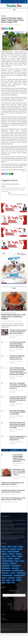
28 (14, 608)
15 (17, 603)
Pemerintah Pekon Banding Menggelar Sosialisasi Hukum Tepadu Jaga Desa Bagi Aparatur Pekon (19, 458)
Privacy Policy (4, 619)
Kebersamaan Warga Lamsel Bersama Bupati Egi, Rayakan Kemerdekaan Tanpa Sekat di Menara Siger (17, 425)
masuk (8, 184)
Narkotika (20, 556)
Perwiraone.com (5, 629)
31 (23, 608)
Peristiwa (19, 577)
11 (4, 603)
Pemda (22, 561)
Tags (22, 450)
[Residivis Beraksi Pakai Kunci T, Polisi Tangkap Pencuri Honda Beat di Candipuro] (14, 301)
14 (14, 603)
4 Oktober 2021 (10, 24)
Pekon (17, 561)
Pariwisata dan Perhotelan (7, 561)
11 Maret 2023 (8, 486)
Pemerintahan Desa (6, 570)
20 (10, 606)
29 (17, 608)
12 (7, 603)
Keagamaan (4, 553)
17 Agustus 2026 (20, 376)
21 (14, 606)
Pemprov (13, 573)
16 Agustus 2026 (20, 441)
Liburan (13, 556)
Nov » (5, 611)
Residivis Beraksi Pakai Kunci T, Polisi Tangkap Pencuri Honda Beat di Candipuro (13, 317)
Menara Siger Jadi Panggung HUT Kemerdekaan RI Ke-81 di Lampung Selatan (18, 412)
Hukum (3, 551)
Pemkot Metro (5, 573)
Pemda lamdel (5, 563)
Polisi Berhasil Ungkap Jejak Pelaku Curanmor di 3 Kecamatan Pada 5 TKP (17, 357)
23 (20, 606)
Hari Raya (19, 549)
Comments (14, 450)
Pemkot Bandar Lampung (18, 570)
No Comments (18, 24)
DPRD (14, 546)
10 (23, 600)
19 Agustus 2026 (20, 335)
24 (23, 606)
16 (20, 603)
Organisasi (17, 558)
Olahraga (10, 558)
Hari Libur (13, 549)
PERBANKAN (11, 577)
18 (4, 606)
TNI (13, 582)
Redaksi (3, 618)
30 (20, 608)
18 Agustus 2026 (20, 349)
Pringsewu (19, 580)
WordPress (22, 629)
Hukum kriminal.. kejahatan (7, 312)
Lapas (8, 556)
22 (17, 606)
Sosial (8, 582)
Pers (3, 580)
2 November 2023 (20, 463)
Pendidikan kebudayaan (7, 575)
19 (7, 606)
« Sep (2, 611)
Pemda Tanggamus (6, 568)
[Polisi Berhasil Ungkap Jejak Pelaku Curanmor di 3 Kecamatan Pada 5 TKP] (4, 357)
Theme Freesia (17, 629)
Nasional (3, 15)
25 (4, 608)
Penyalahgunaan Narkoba (19, 575)
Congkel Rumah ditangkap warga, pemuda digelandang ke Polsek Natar (12, 483)
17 (23, 603)
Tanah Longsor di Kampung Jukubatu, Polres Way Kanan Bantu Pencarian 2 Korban (13, 498)
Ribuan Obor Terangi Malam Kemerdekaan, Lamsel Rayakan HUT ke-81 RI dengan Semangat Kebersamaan (18, 385)
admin (3, 24)
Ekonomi (20, 546)
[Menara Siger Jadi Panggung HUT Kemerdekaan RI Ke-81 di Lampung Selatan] (4, 412)
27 (10, 608)
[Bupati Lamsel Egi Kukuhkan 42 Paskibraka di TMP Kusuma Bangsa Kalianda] (4, 438)
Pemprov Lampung (21, 573)
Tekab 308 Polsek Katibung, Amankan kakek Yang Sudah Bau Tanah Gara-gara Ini (13, 491)
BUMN (9, 546)
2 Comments (15, 465)
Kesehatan (19, 553)
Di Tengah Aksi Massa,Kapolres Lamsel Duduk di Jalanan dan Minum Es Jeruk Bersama (18, 331)
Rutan (3, 582)
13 (10, 603)
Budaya (3, 546)
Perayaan (4, 577)
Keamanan (12, 553)
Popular (5, 450)
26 (7, 608)
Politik (8, 580)
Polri (15, 312)
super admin (4, 321)
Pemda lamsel (13, 563)
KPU (3, 556)
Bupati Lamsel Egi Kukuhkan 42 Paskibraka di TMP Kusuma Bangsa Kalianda (18, 438)
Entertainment (5, 549)
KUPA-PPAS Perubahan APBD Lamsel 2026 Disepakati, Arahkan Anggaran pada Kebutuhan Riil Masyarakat (17, 344)
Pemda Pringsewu (16, 565)
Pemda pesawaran (6, 565)
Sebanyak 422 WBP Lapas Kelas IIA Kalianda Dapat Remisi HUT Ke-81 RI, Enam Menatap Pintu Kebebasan (18, 399)
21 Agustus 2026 (11, 321)
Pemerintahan (15, 568)
